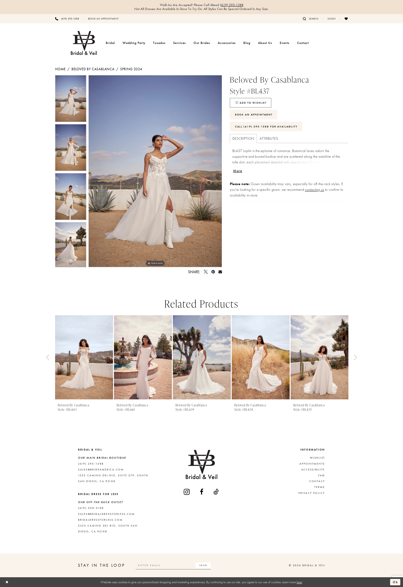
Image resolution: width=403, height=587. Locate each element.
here (299, 582)
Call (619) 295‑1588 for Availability (266, 126)
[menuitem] (67, 19)
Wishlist (317, 457)
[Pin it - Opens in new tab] (213, 272)
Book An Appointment (253, 114)
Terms (319, 487)
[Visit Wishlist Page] (346, 19)
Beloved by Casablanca (92, 69)
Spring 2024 (131, 69)
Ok (395, 582)
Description (243, 138)
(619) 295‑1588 (231, 5)
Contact (317, 481)
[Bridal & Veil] (84, 43)
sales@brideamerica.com (101, 469)
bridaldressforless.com (100, 519)
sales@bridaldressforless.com (106, 514)
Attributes (269, 138)
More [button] (237, 171)
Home (60, 69)
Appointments (312, 463)
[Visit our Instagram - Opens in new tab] (187, 491)
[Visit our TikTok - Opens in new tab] (216, 492)
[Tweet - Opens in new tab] (206, 272)
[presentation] (84, 357)
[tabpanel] (70, 99)
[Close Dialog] (7, 582)
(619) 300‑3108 (91, 508)
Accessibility (313, 469)
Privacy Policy (311, 493)
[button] (331, 19)
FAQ (321, 475)
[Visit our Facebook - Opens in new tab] (202, 492)
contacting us (314, 189)
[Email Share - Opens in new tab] (220, 272)
